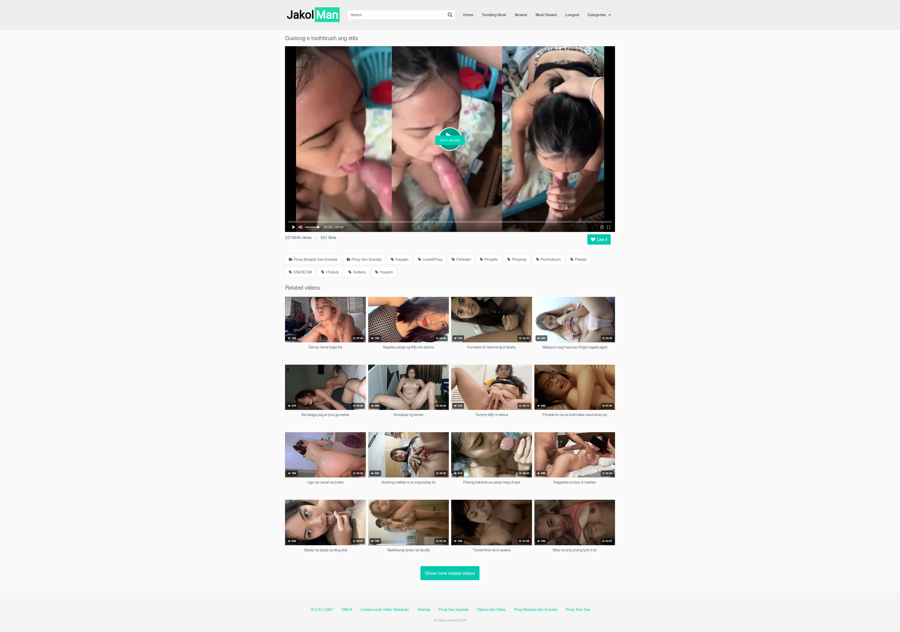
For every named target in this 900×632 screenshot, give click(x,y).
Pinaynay (519, 259)
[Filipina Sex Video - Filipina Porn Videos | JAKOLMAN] (314, 15)
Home (468, 14)
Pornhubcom (550, 259)
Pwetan (580, 259)
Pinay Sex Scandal (366, 259)
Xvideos (359, 272)
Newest (521, 14)
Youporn (386, 272)
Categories (597, 14)
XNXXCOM (302, 272)
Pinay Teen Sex (578, 609)
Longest (572, 14)
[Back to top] (887, 617)
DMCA (346, 609)
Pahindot (463, 259)
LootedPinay (432, 259)
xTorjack (332, 272)
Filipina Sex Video (491, 609)
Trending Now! (494, 14)
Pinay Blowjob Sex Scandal (315, 259)
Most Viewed (546, 14)
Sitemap (423, 609)
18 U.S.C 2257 (321, 609)
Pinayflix (491, 259)
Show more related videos (450, 573)
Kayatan (402, 259)
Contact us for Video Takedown (384, 609)
